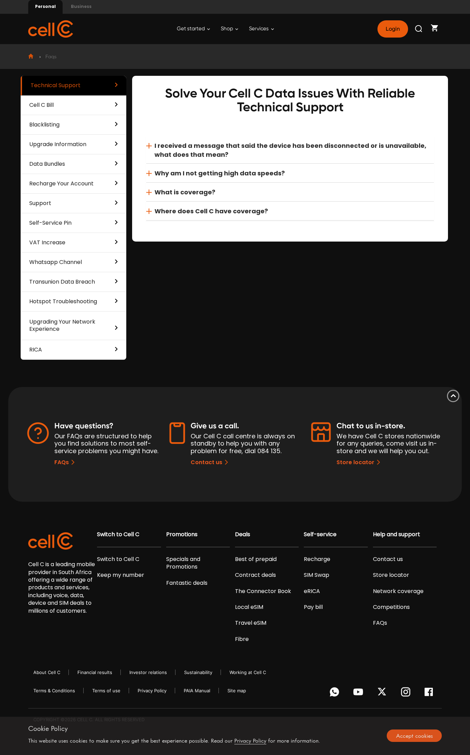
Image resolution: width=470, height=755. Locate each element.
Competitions (391, 607)
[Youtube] (359, 694)
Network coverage (398, 591)
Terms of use (106, 690)
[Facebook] (431, 694)
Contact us (206, 462)
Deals (242, 534)
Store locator (355, 462)
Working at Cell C (247, 672)
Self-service (320, 534)
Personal (45, 6)
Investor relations (148, 672)
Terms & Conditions (54, 690)
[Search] (419, 29)
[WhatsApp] (336, 694)
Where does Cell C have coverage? (211, 211)
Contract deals (255, 575)
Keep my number (120, 575)
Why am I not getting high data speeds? (219, 173)
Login (392, 29)
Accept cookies (414, 735)
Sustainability (198, 672)
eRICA (312, 591)
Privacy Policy (152, 690)
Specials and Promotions (183, 563)
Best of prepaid (256, 559)
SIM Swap (316, 575)
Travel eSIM (250, 623)
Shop (227, 28)
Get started (191, 28)
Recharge (317, 559)
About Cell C (46, 672)
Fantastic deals (186, 583)
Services (259, 28)
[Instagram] (407, 694)
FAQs (61, 462)
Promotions (181, 534)
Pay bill (313, 607)
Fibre (242, 639)
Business (81, 6)
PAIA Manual (197, 690)
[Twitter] (383, 694)
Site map (236, 690)
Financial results (94, 672)
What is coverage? (184, 192)
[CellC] (50, 28)
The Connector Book (263, 591)
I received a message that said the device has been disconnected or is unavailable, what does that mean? (290, 150)
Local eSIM (249, 607)
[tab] (290, 150)
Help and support (396, 534)
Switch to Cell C (118, 534)
